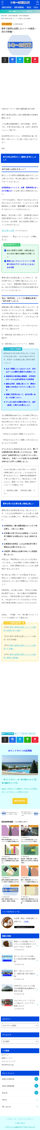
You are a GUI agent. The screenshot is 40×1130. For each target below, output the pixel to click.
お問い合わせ (20, 1123)
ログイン (5, 1055)
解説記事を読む (20, 801)
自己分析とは (7, 230)
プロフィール (12, 1119)
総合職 (33, 733)
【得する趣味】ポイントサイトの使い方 (20, 11)
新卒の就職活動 (6, 24)
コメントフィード (9, 1061)
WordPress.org (7, 1065)
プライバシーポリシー (26, 1119)
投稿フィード (7, 1058)
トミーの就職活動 (22, 733)
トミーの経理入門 (15, 1127)
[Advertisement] (20, 85)
